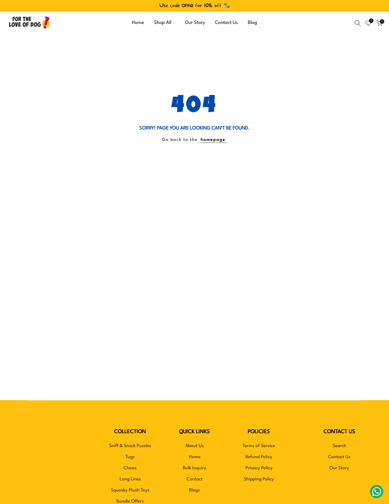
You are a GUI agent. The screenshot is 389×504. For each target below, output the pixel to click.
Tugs (130, 457)
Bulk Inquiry (194, 468)
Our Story (195, 22)
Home (138, 22)
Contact (195, 479)
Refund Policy (258, 457)
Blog (252, 22)
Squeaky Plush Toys (130, 490)
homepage (213, 140)
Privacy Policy (259, 468)
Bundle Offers (130, 501)
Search (339, 446)
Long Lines (130, 479)
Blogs (194, 490)
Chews (130, 468)
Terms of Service (259, 446)
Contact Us (226, 22)
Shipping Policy (259, 479)
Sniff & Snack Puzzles (130, 446)
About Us (194, 446)
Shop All (162, 22)
